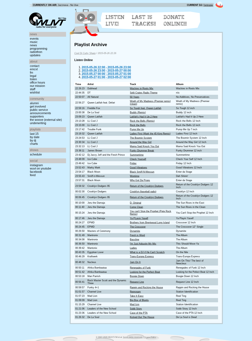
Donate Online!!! (175, 20)
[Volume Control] (91, 17)
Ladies (133, 248)
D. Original (135, 202)
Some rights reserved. (133, 337)
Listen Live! (115, 20)
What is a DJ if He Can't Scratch (147, 252)
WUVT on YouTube (40, 168)
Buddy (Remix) (138, 112)
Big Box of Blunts (139, 300)
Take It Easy (137, 296)
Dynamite (135, 231)
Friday (133, 163)
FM (31, 72)
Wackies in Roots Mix (141, 88)
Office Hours (37, 82)
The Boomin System (141, 137)
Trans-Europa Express (142, 256)
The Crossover (138, 226)
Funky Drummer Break (142, 150)
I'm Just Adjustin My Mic (143, 243)
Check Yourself (138, 159)
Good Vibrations (138, 167)
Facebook (36, 171)
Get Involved (38, 106)
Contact (34, 65)
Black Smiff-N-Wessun (142, 171)
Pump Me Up (137, 129)
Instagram (36, 165)
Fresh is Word (137, 235)
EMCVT (34, 69)
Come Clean (136, 207)
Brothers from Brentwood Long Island (150, 222)
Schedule (36, 154)
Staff (32, 89)
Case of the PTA (139, 312)
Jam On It (135, 262)
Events (34, 38)
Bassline (134, 239)
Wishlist (35, 92)
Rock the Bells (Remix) (142, 121)
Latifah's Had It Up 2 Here (143, 116)
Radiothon (36, 51)
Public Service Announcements (40, 111)
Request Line (137, 282)
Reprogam (135, 291)
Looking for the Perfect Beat (145, 272)
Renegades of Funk (140, 267)
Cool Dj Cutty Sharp (85, 53)
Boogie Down (137, 276)
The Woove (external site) (46, 119)
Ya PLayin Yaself (139, 218)
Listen (33, 79)
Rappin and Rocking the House (146, 287)
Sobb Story (136, 308)
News (33, 45)
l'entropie (208, 5)
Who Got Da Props (140, 180)
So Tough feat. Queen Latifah (145, 108)
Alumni (34, 103)
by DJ (33, 140)
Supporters (37, 116)
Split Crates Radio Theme (143, 92)
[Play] (81, 17)
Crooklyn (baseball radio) (143, 191)
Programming (38, 48)
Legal (33, 75)
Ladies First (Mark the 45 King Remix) (150, 133)
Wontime (134, 176)
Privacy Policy (149, 337)
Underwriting (38, 123)
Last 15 (34, 133)
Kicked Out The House (142, 317)
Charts (34, 143)
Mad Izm (134, 304)
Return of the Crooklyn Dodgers (146, 186)
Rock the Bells (138, 125)
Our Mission (37, 85)
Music (34, 42)
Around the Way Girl (140, 142)
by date (34, 137)
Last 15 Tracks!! (144, 20)
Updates (35, 55)
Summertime (137, 154)
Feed (33, 175)
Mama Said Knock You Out (144, 146)
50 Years (134, 97)
